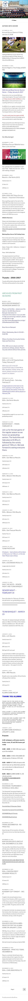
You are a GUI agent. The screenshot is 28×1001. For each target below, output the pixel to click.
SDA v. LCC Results (8, 636)
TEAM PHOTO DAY (8, 548)
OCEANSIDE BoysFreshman (9, 817)
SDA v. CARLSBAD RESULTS (12, 970)
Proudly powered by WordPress (9, 997)
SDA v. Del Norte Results (10, 400)
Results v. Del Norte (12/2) (11, 177)
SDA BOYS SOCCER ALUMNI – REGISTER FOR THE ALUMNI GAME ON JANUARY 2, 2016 (12, 925)
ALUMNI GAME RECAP (10, 693)
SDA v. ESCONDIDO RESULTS (12, 563)
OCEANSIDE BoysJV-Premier (10, 813)
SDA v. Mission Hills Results (11, 476)
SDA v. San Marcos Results (11, 458)
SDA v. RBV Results (8, 673)
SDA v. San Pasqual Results (11, 530)
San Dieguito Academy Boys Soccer (10, 10)
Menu (14, 20)
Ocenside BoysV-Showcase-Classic (11, 806)
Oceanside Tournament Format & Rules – (13, 810)
